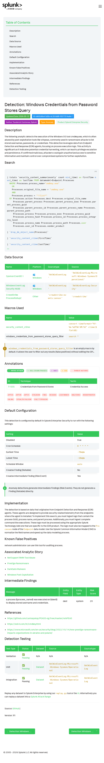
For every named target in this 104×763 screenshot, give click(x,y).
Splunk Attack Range (41, 696)
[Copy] (84, 166)
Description (14, 30)
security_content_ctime (18, 327)
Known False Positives (19, 67)
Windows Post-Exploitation (20, 574)
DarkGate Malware (16, 569)
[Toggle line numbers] (89, 166)
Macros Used (15, 46)
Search (12, 36)
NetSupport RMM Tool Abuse (21, 557)
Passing (26, 657)
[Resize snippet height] (94, 166)
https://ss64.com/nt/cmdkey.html (24, 624)
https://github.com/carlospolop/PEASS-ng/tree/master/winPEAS (39, 618)
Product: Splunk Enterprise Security (73, 122)
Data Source (15, 41)
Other (35, 296)
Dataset (40, 667)
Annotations (15, 52)
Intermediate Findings (19, 78)
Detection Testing (17, 89)
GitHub (15, 708)
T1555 (11, 386)
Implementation (16, 62)
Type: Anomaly (47, 122)
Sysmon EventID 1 (15, 276)
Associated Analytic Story (21, 73)
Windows (37, 277)
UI (78, 693)
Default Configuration (19, 57)
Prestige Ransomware (18, 563)
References (14, 83)
